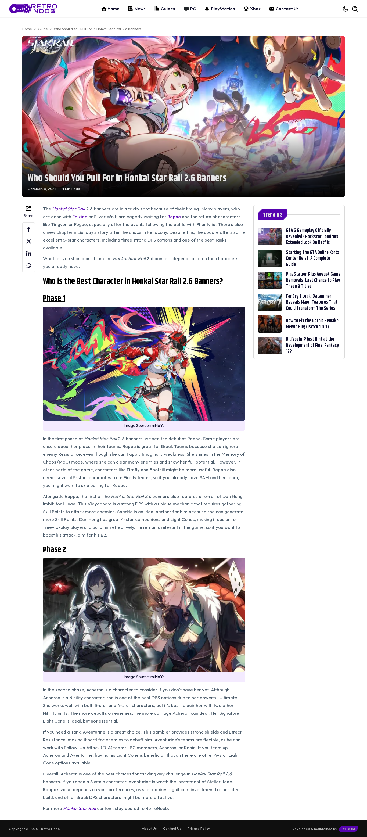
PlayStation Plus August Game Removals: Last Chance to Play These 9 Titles (313, 280)
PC (193, 8)
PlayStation (223, 8)
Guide (43, 29)
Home (113, 8)
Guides (168, 8)
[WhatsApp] (28, 265)
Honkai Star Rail (79, 808)
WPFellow (349, 829)
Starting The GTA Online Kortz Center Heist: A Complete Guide (312, 258)
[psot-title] (270, 236)
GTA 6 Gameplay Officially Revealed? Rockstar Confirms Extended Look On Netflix (312, 236)
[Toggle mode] (346, 9)
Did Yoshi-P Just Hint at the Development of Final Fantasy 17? (312, 345)
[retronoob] (33, 9)
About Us (149, 828)
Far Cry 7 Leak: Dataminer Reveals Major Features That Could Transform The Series (311, 302)
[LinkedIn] (28, 253)
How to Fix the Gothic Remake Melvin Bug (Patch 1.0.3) (312, 324)
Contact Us (287, 8)
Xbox (255, 8)
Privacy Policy (199, 828)
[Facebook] (28, 229)
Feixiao (79, 216)
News (140, 8)
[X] (28, 241)
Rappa (174, 216)
